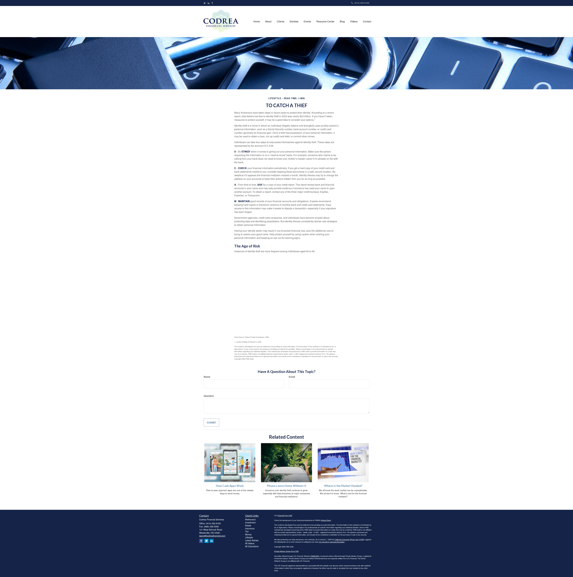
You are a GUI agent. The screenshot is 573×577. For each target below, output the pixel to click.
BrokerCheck (326, 520)
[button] (268, 21)
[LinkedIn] (209, 2)
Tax (247, 531)
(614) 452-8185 (362, 2)
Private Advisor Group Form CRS (286, 551)
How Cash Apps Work (230, 485)
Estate (248, 525)
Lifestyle (249, 537)
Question (209, 396)
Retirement (250, 519)
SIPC (317, 556)
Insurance (250, 528)
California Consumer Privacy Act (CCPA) (349, 539)
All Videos (249, 543)
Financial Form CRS (285, 515)
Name (207, 376)
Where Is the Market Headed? (343, 485)
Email (292, 376)
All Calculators (252, 546)
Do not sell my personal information (332, 542)
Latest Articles (251, 540)
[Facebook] (212, 2)
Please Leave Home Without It (286, 485)
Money (248, 534)
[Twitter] (205, 2)
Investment (250, 522)
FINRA (312, 556)
